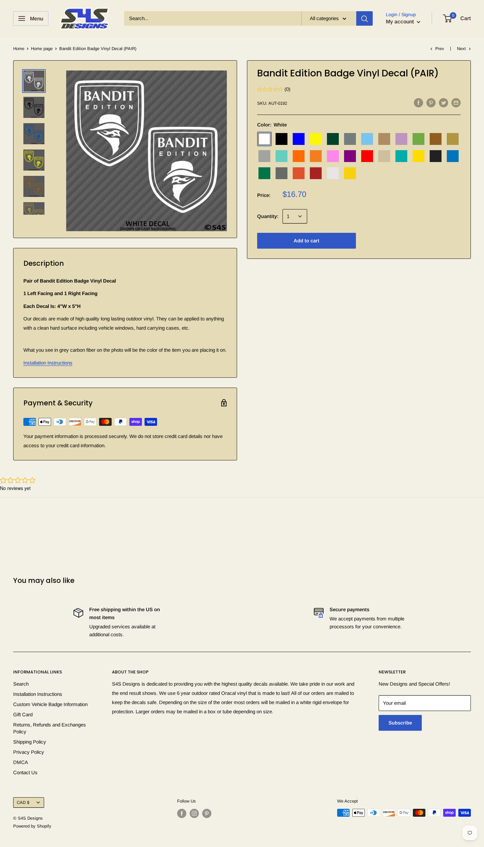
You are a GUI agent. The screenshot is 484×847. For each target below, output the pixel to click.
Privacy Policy (28, 752)
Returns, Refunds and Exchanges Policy (49, 728)
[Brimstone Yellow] (316, 139)
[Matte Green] (264, 173)
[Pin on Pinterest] (431, 102)
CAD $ (23, 802)
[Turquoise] (401, 156)
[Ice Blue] (367, 139)
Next (461, 48)
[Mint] (281, 156)
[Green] (333, 139)
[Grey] (350, 139)
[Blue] (299, 139)
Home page (42, 48)
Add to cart (306, 240)
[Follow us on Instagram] (194, 813)
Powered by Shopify (32, 826)
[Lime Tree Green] (418, 139)
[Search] (364, 18)
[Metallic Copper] (436, 139)
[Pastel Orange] (316, 156)
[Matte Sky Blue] (453, 156)
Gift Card (23, 714)
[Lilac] (401, 139)
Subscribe (400, 722)
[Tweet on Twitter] (443, 102)
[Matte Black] (436, 156)
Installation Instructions (47, 363)
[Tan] (384, 156)
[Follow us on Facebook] (181, 813)
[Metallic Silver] (264, 156)
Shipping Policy (29, 742)
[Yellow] (418, 156)
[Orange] (299, 156)
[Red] (367, 156)
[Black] (281, 139)
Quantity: (268, 216)
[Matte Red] (316, 173)
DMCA (20, 762)
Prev (439, 48)
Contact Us (25, 772)
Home (18, 48)
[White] (264, 139)
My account (400, 21)
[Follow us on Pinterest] (206, 813)
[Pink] (333, 156)
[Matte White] (333, 173)
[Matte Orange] (299, 173)
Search (21, 684)
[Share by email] (456, 102)
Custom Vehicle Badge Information (50, 704)
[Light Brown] (384, 139)
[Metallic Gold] (453, 139)
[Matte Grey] (281, 173)
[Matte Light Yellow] (350, 173)
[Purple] (350, 156)
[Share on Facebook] (418, 102)
